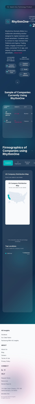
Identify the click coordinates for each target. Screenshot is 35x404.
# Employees (18, 162)
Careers (3, 355)
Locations (8, 163)
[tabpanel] (17, 241)
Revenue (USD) (27, 162)
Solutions (4, 334)
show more (18, 53)
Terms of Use (5, 358)
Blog (2, 352)
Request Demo (5, 378)
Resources (4, 381)
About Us (4, 349)
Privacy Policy (5, 361)
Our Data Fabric (6, 337)
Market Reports (6, 384)
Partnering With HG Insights (10, 340)
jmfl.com (17, 113)
